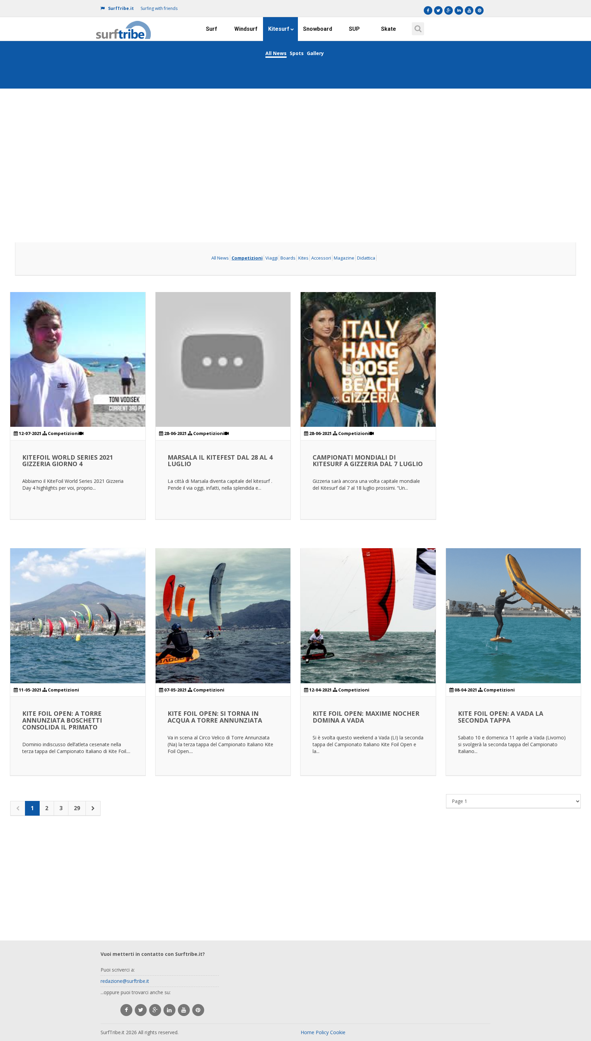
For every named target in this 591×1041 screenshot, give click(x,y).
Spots (297, 53)
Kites (303, 258)
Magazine (344, 258)
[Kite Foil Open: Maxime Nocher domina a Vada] (368, 615)
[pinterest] (198, 1010)
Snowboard (317, 29)
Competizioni (247, 258)
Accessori (321, 258)
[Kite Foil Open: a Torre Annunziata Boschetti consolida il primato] (77, 615)
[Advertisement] (295, 141)
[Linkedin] (459, 10)
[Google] (448, 10)
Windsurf (246, 29)
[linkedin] (169, 1010)
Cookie (337, 1032)
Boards (288, 258)
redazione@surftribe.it (125, 981)
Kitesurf (278, 29)
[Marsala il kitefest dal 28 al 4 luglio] (223, 359)
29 (77, 808)
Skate (388, 29)
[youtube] (184, 1010)
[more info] (123, 25)
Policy (322, 1032)
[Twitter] (438, 10)
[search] (417, 26)
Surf (211, 29)
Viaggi (271, 258)
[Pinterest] (479, 10)
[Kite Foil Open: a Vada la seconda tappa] (513, 615)
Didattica (366, 258)
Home (307, 1032)
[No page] (17, 808)
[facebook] (126, 1010)
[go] (93, 808)
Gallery (315, 53)
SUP (354, 29)
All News (276, 53)
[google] (155, 1010)
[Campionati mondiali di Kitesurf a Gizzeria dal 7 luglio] (368, 359)
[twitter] (141, 1010)
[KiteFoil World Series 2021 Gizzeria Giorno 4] (77, 359)
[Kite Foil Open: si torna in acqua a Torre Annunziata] (223, 615)
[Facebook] (428, 10)
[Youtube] (469, 10)
